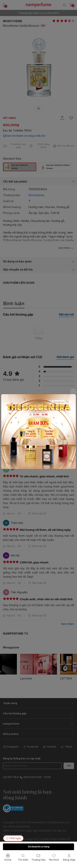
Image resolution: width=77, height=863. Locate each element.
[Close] (73, 391)
